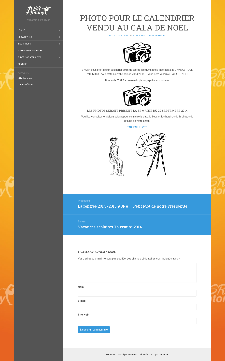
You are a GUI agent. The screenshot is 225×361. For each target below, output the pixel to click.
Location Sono (25, 84)
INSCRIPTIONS (24, 44)
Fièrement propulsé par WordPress (122, 354)
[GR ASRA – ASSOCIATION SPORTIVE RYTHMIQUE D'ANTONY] (38, 10)
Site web (83, 314)
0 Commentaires (157, 36)
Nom (81, 287)
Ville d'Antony (25, 78)
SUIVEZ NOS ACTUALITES (29, 57)
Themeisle (163, 354)
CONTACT (22, 64)
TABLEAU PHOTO (137, 127)
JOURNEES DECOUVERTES (30, 50)
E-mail (81, 300)
